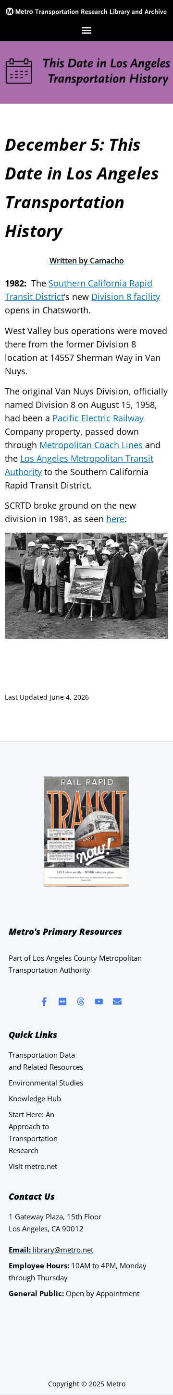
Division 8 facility (125, 296)
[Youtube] (99, 1001)
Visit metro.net (33, 1166)
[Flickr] (62, 1001)
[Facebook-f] (44, 1001)
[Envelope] (117, 1001)
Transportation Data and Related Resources (46, 1061)
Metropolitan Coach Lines (91, 445)
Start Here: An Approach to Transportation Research (33, 1132)
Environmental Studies (46, 1082)
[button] (87, 30)
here (115, 519)
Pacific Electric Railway (98, 418)
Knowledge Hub (35, 1098)
